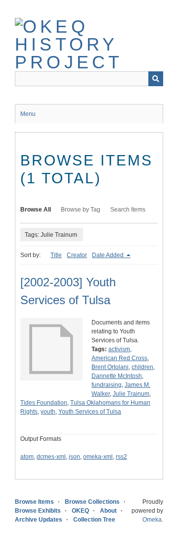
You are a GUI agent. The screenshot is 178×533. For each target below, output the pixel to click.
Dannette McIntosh (116, 376)
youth (48, 411)
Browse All (35, 209)
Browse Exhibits (38, 510)
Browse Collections (92, 501)
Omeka (152, 519)
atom (27, 456)
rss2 (121, 456)
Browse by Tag (80, 209)
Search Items (127, 209)
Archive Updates (38, 519)
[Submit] (155, 78)
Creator (77, 255)
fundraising (106, 384)
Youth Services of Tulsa (89, 411)
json (74, 456)
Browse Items (34, 501)
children (142, 367)
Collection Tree (94, 519)
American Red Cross (119, 358)
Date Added (108, 255)
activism (119, 349)
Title (56, 255)
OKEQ (80, 510)
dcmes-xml (51, 456)
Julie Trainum (131, 393)
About (108, 510)
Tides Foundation (43, 402)
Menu (28, 113)
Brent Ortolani (110, 367)
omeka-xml (98, 456)
